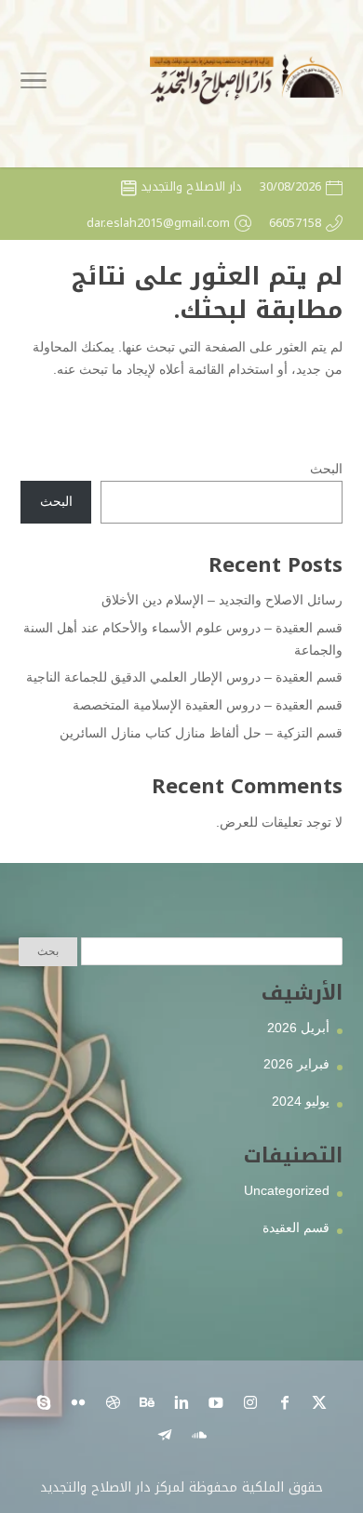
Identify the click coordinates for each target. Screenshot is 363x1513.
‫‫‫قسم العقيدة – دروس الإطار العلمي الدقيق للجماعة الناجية (184, 677)
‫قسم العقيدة (295, 1227)
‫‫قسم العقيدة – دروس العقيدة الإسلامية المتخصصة (208, 704)
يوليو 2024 (300, 1101)
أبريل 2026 (298, 1027)
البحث (326, 468)
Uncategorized (286, 1190)
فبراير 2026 (296, 1063)
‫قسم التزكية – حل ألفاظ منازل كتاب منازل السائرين (201, 732)
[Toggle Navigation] (33, 83)
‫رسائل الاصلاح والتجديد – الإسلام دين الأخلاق (222, 599)
